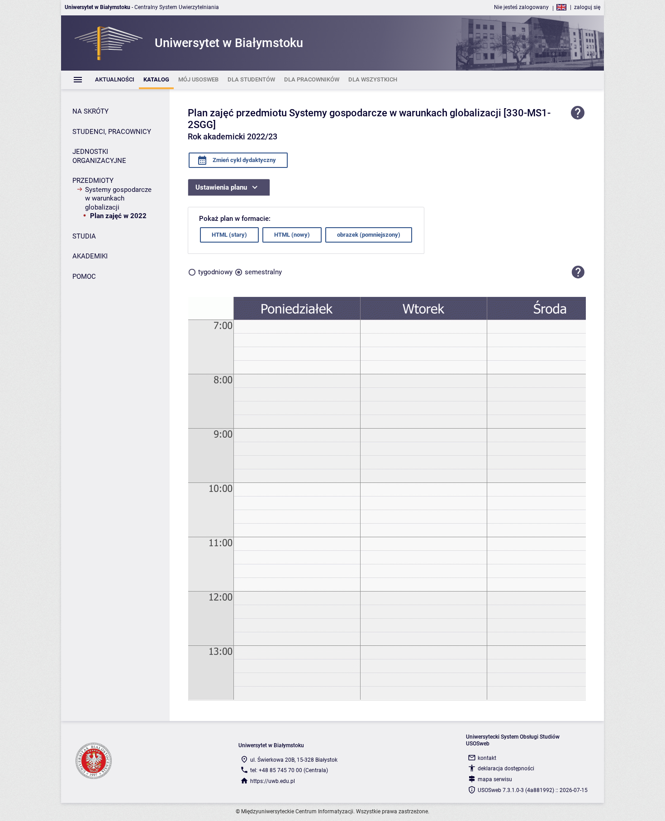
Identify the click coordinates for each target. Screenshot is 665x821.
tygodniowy (215, 272)
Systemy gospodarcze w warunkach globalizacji (118, 198)
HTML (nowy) (292, 234)
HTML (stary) (229, 234)
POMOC (84, 276)
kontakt (487, 758)
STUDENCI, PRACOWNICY (111, 132)
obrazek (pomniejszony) (368, 234)
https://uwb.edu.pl (272, 781)
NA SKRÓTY (90, 111)
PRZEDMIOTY (93, 181)
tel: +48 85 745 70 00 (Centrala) (289, 770)
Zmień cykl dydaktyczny (243, 160)
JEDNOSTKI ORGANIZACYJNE (99, 156)
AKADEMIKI (90, 256)
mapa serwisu (495, 779)
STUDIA (84, 236)
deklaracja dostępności (506, 768)
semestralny (263, 272)
